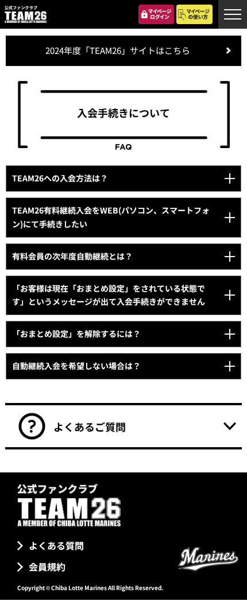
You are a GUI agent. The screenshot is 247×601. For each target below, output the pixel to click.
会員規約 (47, 566)
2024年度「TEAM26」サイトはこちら (117, 50)
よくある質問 (56, 545)
